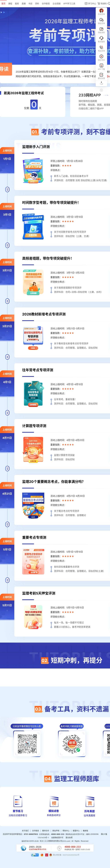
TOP (101, 84)
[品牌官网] (35, 855)
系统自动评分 (54, 815)
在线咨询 (101, 14)
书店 (30, 3)
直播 (24, 3)
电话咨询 (101, 51)
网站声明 (55, 831)
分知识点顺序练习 (18, 815)
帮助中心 (66, 831)
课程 (10, 3)
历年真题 (89, 811)
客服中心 (76, 831)
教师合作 (45, 831)
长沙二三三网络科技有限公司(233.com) (55, 841)
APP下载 (101, 69)
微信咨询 (101, 23)
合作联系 (46, 3)
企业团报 (57, 3)
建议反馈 (101, 78)
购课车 (103, 3)
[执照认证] (42, 855)
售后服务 (101, 42)
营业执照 (69, 838)
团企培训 (101, 60)
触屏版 (85, 831)
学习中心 (92, 3)
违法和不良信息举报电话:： (20, 834)
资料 (37, 3)
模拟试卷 (54, 810)
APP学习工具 (69, 3)
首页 (3, 3)
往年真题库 (89, 815)
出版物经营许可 (57, 838)
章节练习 (18, 811)
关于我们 (25, 831)
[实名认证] (46, 855)
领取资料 (101, 32)
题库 (17, 3)
